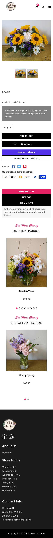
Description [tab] (26, 191)
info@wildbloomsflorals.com (16, 519)
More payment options (26, 158)
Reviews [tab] (26, 197)
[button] (17, 308)
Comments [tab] (26, 203)
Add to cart (26, 135)
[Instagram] (11, 436)
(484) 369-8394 (10, 515)
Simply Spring (26, 375)
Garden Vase (26, 291)
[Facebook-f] (4, 436)
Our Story (6, 453)
